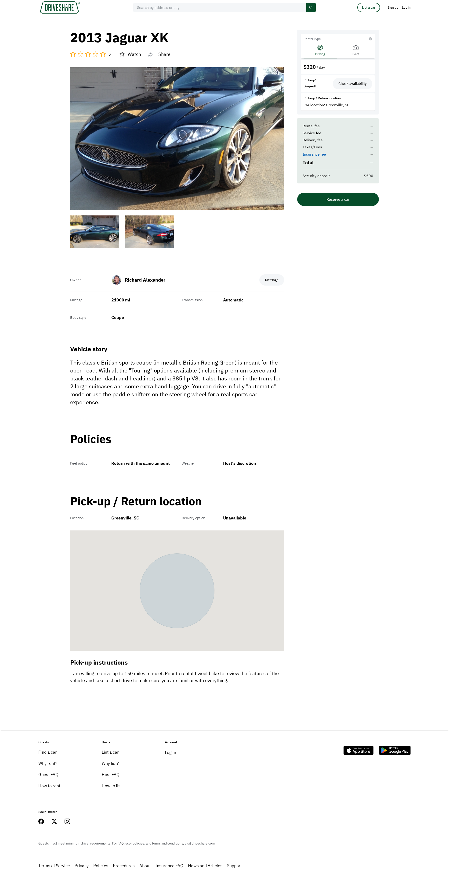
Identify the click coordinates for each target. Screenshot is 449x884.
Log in (170, 752)
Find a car (47, 752)
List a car (368, 7)
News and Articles (205, 865)
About (145, 865)
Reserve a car (338, 199)
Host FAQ (110, 774)
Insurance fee (314, 154)
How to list (112, 785)
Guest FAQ (48, 774)
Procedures (124, 865)
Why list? (110, 763)
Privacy (82, 865)
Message (272, 280)
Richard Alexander (145, 280)
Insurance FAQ (169, 865)
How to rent (49, 785)
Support (234, 865)
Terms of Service (54, 865)
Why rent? (47, 763)
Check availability (352, 83)
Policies (100, 865)
